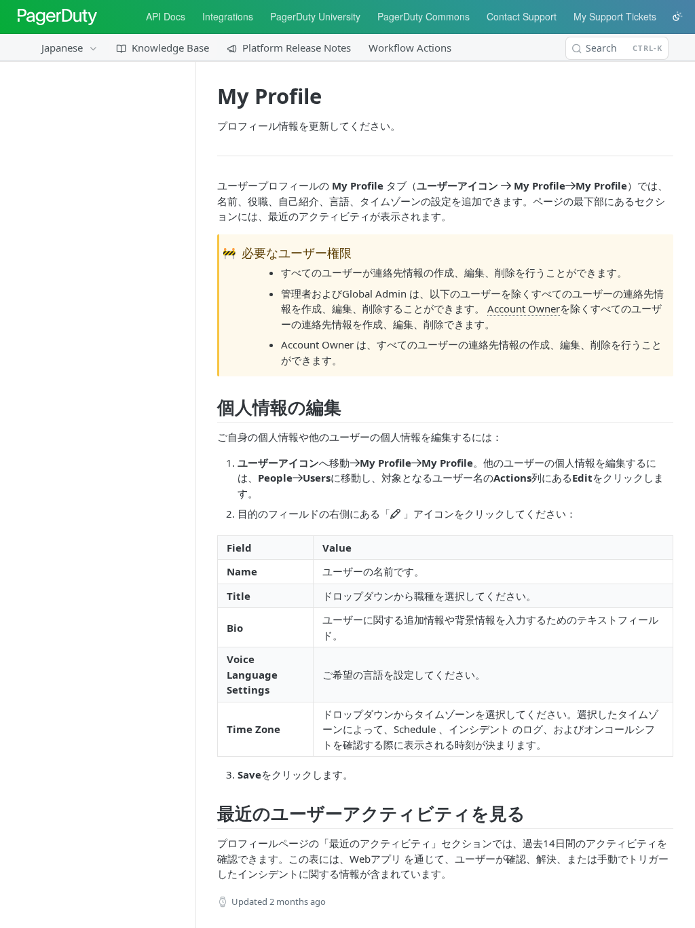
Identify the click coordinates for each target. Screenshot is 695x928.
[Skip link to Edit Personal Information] (212, 407)
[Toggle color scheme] (677, 16)
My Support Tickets (615, 16)
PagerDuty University (315, 16)
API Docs (165, 16)
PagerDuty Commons (423, 16)
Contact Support (522, 16)
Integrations (227, 16)
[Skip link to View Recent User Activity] (212, 813)
